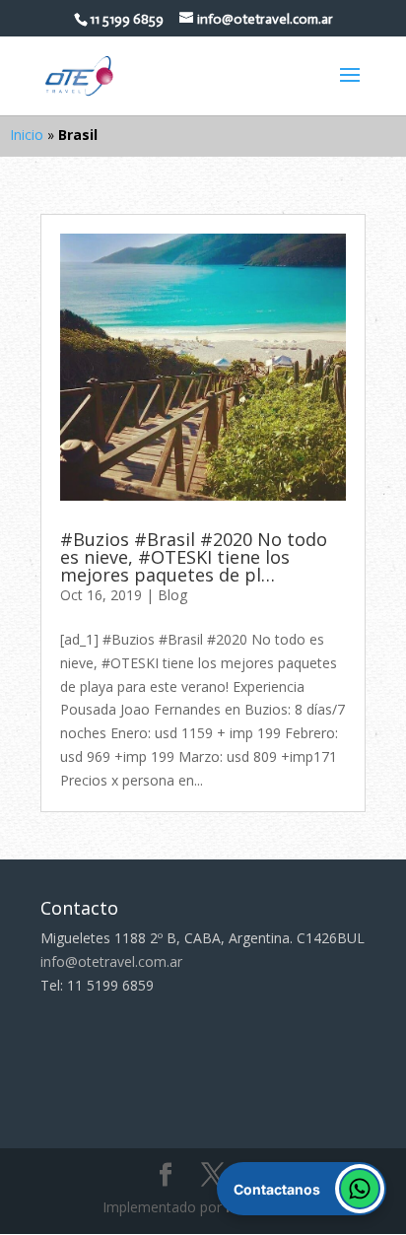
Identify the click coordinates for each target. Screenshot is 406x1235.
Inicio (26, 134)
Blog (172, 594)
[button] (301, 1188)
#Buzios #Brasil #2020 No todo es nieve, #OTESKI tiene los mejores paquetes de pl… (193, 556)
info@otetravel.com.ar (111, 961)
